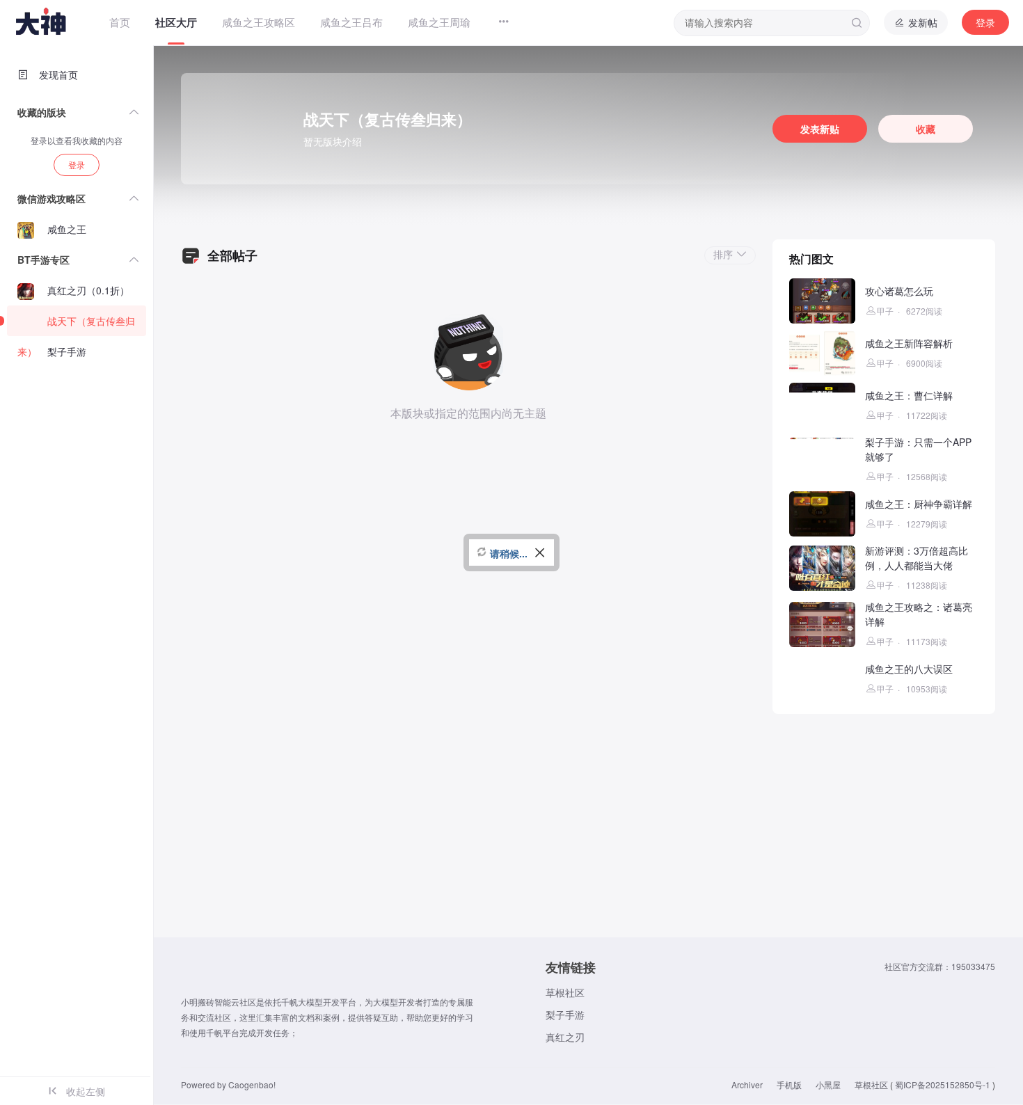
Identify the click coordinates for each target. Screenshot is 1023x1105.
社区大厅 (176, 22)
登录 (985, 22)
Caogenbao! (252, 1084)
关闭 (540, 559)
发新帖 (921, 22)
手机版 (789, 1084)
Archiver (747, 1084)
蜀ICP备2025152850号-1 (942, 1084)
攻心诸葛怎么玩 (899, 291)
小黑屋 (828, 1084)
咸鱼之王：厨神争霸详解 (918, 504)
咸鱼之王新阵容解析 (909, 343)
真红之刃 (565, 1037)
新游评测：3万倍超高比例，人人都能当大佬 (916, 557)
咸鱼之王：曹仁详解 (909, 395)
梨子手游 (565, 1014)
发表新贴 (819, 129)
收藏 (925, 129)
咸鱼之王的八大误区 (909, 669)
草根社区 (565, 992)
